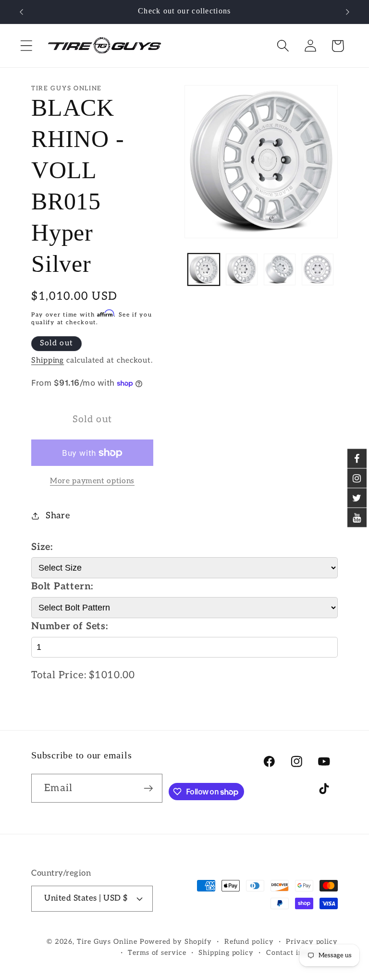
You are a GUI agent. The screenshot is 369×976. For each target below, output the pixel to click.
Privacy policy (312, 942)
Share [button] (58, 516)
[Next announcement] (347, 12)
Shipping (47, 360)
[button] (26, 46)
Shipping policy (226, 953)
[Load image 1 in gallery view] (204, 269)
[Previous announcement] (21, 12)
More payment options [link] (92, 481)
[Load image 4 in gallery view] (317, 269)
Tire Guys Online (107, 942)
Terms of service (157, 953)
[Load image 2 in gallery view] (242, 269)
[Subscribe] (148, 788)
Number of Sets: (69, 626)
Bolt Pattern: (62, 586)
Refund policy (249, 942)
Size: (42, 547)
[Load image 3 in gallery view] (279, 269)
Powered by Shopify (176, 942)
